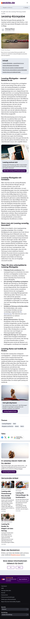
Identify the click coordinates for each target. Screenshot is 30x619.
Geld (14, 423)
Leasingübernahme (16, 241)
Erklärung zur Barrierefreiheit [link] (8, 599)
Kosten (17, 426)
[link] (14, 170)
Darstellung (4, 612)
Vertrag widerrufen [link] (6, 590)
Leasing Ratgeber (6, 423)
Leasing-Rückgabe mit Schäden (11, 65)
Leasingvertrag (5, 91)
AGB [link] (2, 588)
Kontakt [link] (3, 592)
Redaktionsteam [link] (15, 555)
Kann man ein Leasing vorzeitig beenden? (13, 67)
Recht (22, 426)
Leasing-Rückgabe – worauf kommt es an (13, 63)
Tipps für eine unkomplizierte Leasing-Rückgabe (15, 70)
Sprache (3, 607)
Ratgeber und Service (7, 7)
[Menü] (27, 2)
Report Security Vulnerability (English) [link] (10, 601)
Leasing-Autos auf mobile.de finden (12, 72)
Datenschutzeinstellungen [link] (8, 597)
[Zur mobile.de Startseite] (8, 3)
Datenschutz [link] (4, 595)
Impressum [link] (4, 586)
